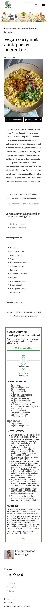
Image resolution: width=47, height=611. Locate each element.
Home (7, 28)
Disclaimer (12, 587)
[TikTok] (22, 575)
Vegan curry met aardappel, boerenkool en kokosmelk (22, 512)
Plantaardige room (18, 228)
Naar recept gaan (15, 119)
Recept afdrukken (34, 119)
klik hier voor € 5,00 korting (27, 181)
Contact (11, 591)
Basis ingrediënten (18, 224)
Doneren (12, 583)
